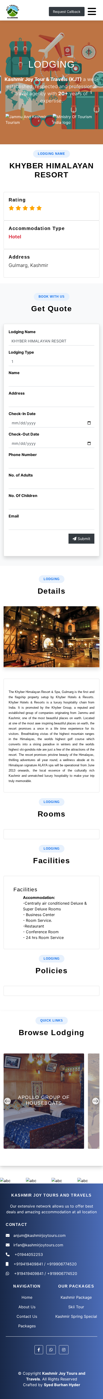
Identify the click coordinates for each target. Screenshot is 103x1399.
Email (14, 516)
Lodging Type (21, 352)
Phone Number (23, 454)
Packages (27, 1326)
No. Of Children (23, 495)
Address (17, 393)
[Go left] (7, 1101)
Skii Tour (76, 1306)
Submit (83, 538)
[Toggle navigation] (92, 11)
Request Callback (66, 12)
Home (27, 1297)
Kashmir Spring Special (76, 1316)
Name (14, 372)
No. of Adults (21, 475)
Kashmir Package (76, 1297)
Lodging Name (22, 331)
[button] (38, 1349)
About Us (26, 1306)
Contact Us (27, 1316)
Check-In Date (22, 413)
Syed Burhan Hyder (62, 1384)
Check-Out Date (24, 434)
